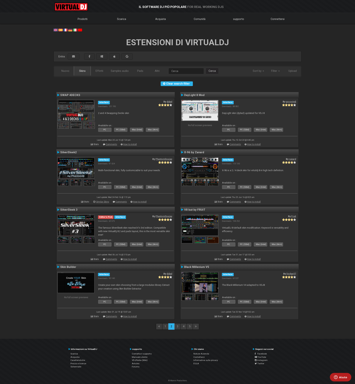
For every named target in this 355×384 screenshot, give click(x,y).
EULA (196, 363)
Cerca (212, 71)
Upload (292, 71)
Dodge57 (291, 273)
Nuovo (65, 71)
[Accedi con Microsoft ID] (101, 56)
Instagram (262, 360)
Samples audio (120, 71)
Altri (157, 71)
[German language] (70, 29)
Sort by (257, 71)
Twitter (260, 363)
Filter (274, 71)
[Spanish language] (60, 29)
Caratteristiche (77, 360)
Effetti (99, 71)
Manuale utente (139, 357)
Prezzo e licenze (78, 363)
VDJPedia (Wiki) (140, 360)
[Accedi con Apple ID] (114, 56)
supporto (238, 19)
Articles (135, 363)
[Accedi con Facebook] (89, 56)
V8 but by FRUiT (194, 209)
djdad (169, 101)
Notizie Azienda (201, 353)
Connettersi (278, 19)
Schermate (75, 366)
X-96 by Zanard (194, 152)
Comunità (199, 19)
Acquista (160, 19)
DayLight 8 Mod (194, 95)
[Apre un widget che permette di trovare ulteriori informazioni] (340, 377)
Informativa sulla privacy (205, 360)
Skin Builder (68, 267)
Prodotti (82, 19)
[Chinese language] (80, 29)
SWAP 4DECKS (70, 95)
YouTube (261, 357)
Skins (82, 71)
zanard (292, 159)
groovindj (291, 101)
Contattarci (199, 357)
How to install (130, 144)
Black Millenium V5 (196, 267)
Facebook (261, 353)
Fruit (293, 216)
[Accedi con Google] (127, 56)
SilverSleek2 (68, 152)
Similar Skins (102, 201)
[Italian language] (75, 29)
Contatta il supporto (142, 353)
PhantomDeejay (163, 159)
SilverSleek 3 (68, 209)
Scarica (121, 19)
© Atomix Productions (177, 380)
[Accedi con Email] (73, 56)
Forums (135, 366)
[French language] (65, 29)
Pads (140, 71)
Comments (111, 144)
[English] (56, 29)
